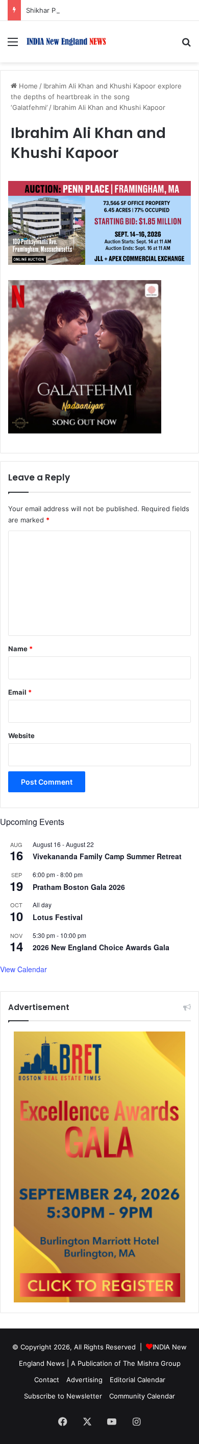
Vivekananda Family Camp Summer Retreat (107, 856)
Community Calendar (142, 1396)
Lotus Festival (58, 917)
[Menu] (13, 45)
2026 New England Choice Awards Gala (101, 947)
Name (20, 649)
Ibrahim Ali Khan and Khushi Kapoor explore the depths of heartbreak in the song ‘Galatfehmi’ (96, 96)
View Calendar (23, 969)
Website (21, 735)
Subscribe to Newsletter (63, 1396)
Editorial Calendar (137, 1380)
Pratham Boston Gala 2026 (79, 887)
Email (20, 692)
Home (27, 86)
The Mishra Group (152, 1363)
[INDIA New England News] (66, 41)
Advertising (84, 1380)
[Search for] (186, 45)
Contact (46, 1380)
